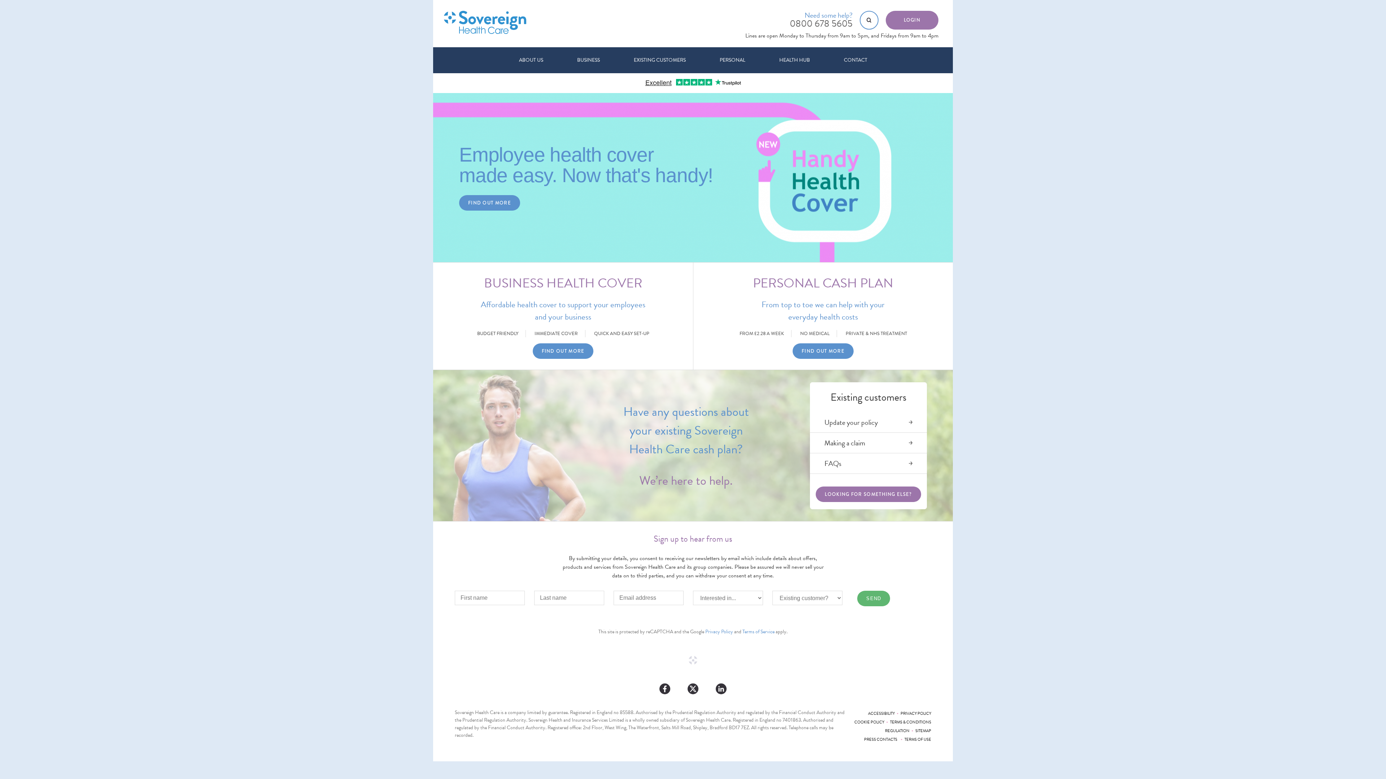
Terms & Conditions (910, 722)
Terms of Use (918, 739)
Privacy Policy (719, 631)
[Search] (869, 20)
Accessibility (881, 713)
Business (588, 60)
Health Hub (794, 60)
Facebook (664, 688)
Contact (855, 60)
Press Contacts (881, 739)
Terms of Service (758, 631)
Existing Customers (660, 60)
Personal (732, 60)
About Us (531, 60)
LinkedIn (721, 688)
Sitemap (923, 731)
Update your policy (851, 422)
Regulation (897, 731)
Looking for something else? (868, 494)
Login (912, 20)
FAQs (832, 463)
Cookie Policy (869, 722)
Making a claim (844, 442)
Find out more (489, 202)
